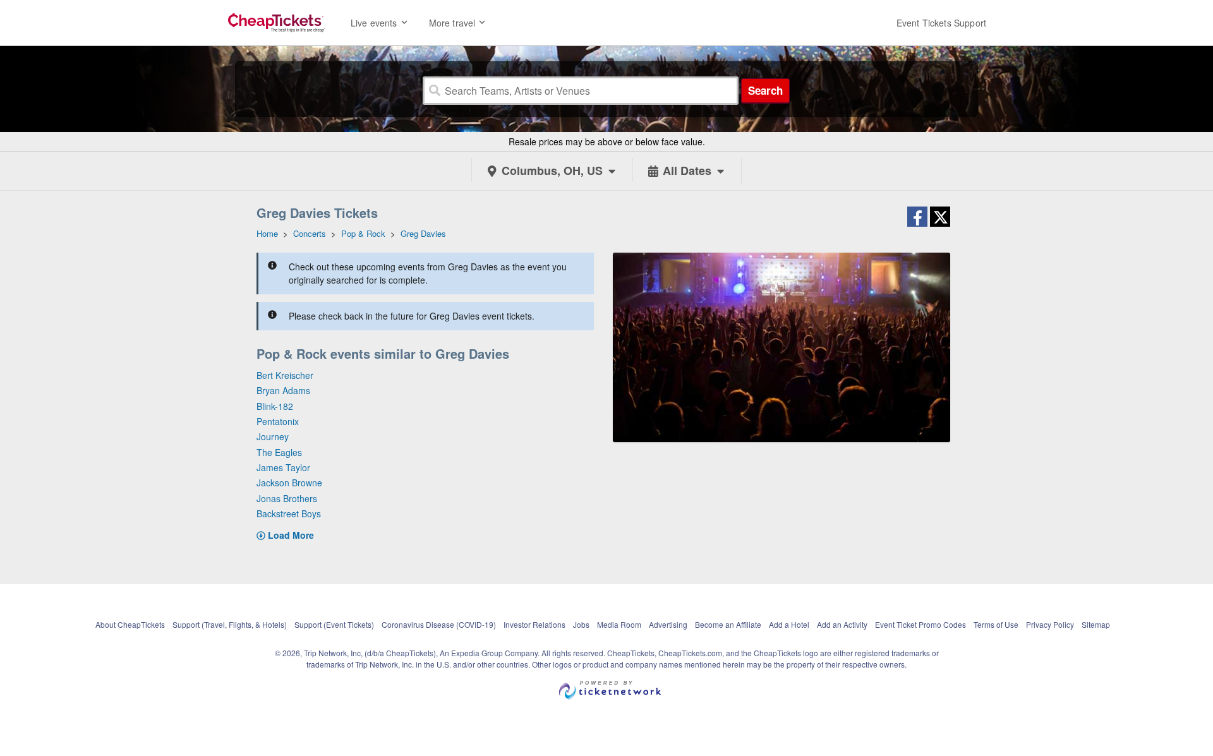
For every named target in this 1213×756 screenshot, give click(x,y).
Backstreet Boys (288, 513)
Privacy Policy (1050, 624)
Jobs (581, 624)
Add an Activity (842, 624)
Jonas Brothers (286, 498)
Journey (272, 436)
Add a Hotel (789, 624)
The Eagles (279, 452)
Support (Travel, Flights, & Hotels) (229, 624)
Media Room (619, 624)
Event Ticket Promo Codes (920, 624)
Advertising (668, 624)
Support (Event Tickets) (334, 624)
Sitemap (1096, 624)
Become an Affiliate (728, 624)
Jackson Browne (289, 482)
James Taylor (283, 467)
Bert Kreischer (284, 375)
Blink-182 (274, 406)
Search (765, 90)
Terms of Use (996, 624)
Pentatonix (277, 421)
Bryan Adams (283, 390)
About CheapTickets (130, 624)
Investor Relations (534, 624)
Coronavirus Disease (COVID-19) (439, 624)
